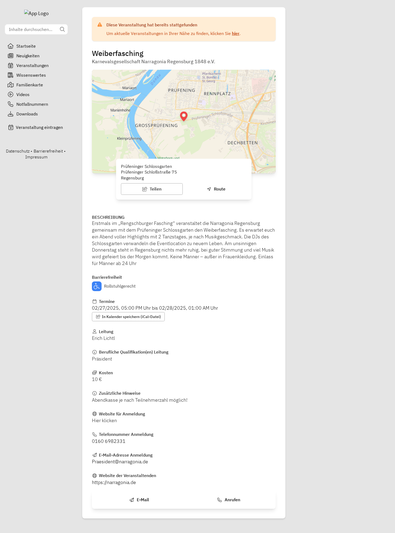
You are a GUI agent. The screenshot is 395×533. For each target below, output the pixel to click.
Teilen (155, 189)
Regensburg (132, 178)
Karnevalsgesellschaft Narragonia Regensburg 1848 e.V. (153, 61)
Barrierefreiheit (48, 151)
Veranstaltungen (32, 65)
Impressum (36, 157)
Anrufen (232, 499)
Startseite (26, 46)
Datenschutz (18, 151)
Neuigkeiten (28, 55)
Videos (23, 94)
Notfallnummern (32, 104)
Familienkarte (29, 84)
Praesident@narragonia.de (120, 461)
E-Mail (142, 499)
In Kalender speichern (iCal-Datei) (131, 316)
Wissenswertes (31, 75)
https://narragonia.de (114, 482)
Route (219, 189)
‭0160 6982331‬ (108, 441)
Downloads (27, 114)
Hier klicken (104, 420)
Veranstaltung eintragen (39, 127)
